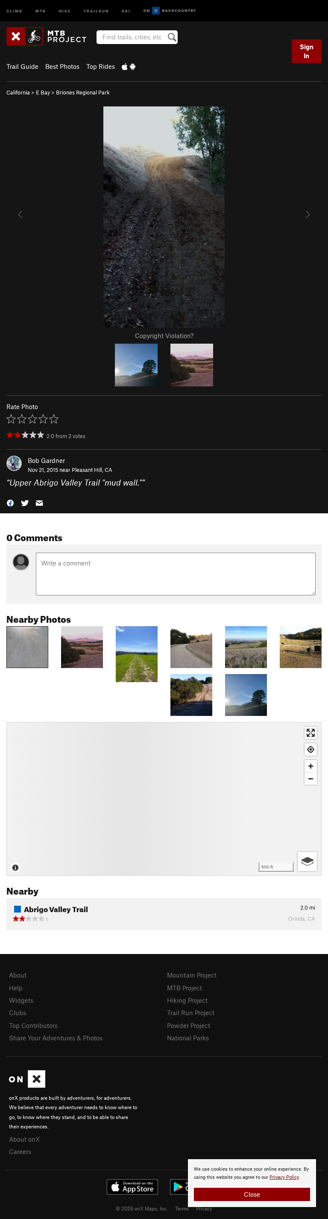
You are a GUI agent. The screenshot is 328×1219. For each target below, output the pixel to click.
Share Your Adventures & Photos (55, 1038)
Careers (20, 1151)
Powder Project (188, 1025)
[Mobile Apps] (128, 66)
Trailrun (96, 10)
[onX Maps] (27, 1085)
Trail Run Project (190, 1012)
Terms (182, 1208)
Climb (14, 10)
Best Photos (62, 66)
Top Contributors (33, 1025)
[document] (252, 1183)
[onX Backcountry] (169, 11)
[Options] (307, 861)
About (17, 975)
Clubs (17, 1012)
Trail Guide (22, 66)
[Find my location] (311, 749)
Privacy (204, 1208)
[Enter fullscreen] (311, 733)
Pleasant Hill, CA (92, 469)
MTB (40, 10)
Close (252, 1194)
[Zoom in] (311, 766)
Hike (65, 10)
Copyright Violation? (164, 335)
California (18, 92)
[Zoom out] (311, 778)
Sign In (306, 51)
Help (16, 988)
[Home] (50, 36)
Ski (126, 10)
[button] (10, 502)
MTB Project (184, 988)
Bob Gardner (46, 460)
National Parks (188, 1038)
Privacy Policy (284, 1177)
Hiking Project (187, 1000)
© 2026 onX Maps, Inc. (142, 1208)
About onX (24, 1139)
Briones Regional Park (83, 92)
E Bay (43, 92)
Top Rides (100, 66)
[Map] (164, 798)
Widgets (21, 1000)
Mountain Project (192, 975)
